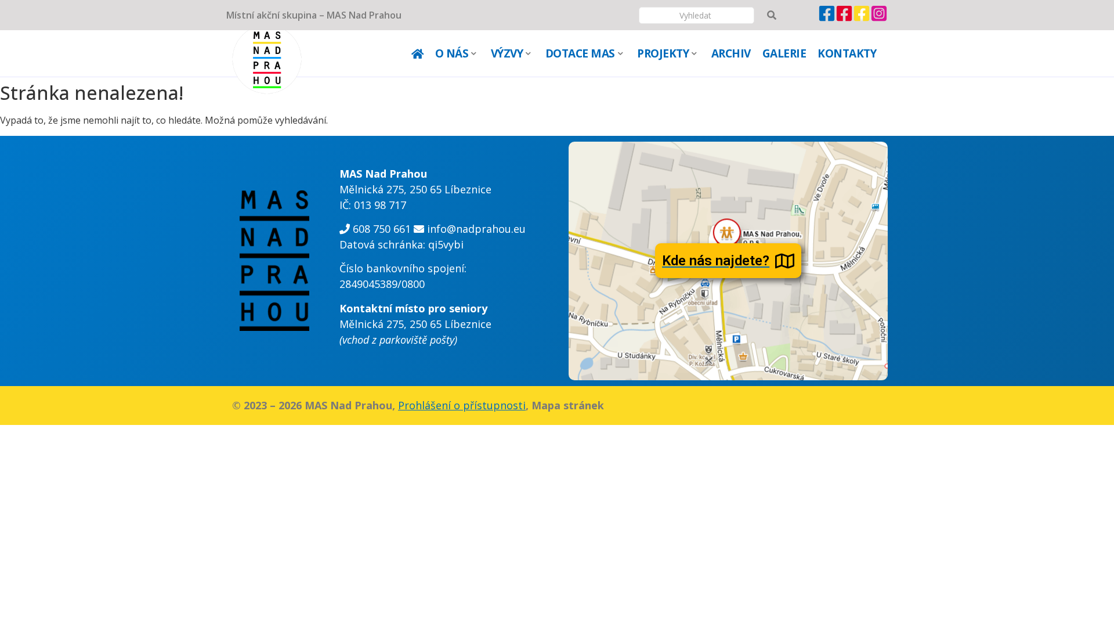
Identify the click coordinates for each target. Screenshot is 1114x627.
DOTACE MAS (580, 53)
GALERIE (784, 53)
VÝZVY (507, 53)
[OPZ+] (844, 18)
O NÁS (452, 53)
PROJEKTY (663, 53)
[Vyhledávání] (771, 15)
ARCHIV (731, 53)
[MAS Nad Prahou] (827, 18)
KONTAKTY (847, 53)
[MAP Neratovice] (861, 18)
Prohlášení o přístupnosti (462, 405)
